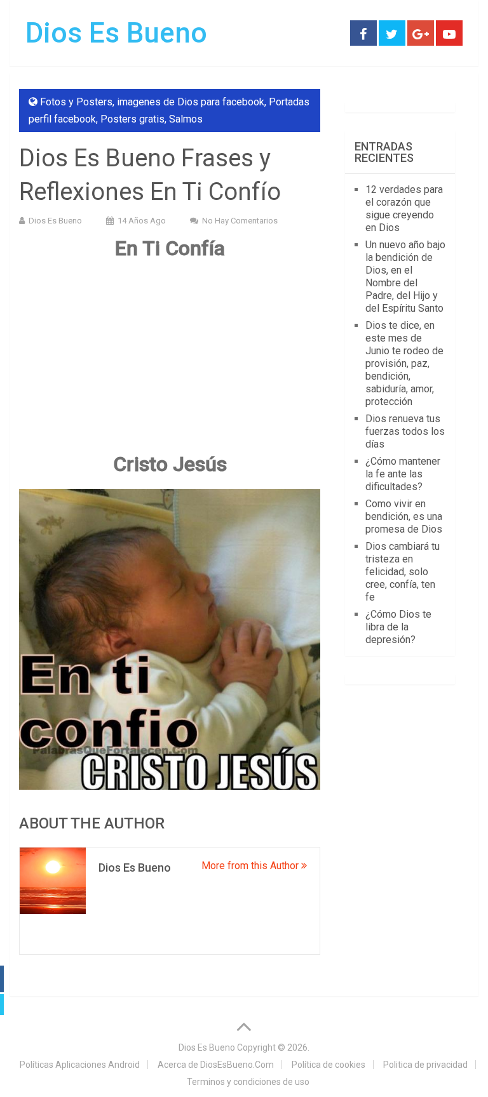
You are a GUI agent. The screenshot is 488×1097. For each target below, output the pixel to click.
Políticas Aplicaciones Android (80, 1065)
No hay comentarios (240, 220)
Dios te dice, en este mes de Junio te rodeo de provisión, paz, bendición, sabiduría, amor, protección (404, 363)
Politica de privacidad (425, 1065)
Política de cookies (328, 1065)
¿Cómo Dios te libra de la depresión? (398, 627)
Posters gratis (132, 119)
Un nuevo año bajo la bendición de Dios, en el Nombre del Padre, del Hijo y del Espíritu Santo (405, 276)
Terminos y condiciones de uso (248, 1082)
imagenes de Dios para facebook (190, 102)
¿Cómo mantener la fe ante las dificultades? (402, 474)
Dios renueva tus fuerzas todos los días (405, 431)
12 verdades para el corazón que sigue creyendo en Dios (404, 208)
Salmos (186, 119)
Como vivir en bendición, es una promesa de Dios (403, 516)
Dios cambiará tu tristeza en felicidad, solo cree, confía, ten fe (402, 571)
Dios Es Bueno (116, 33)
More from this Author (251, 866)
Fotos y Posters (76, 102)
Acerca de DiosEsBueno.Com (216, 1065)
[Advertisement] (169, 362)
